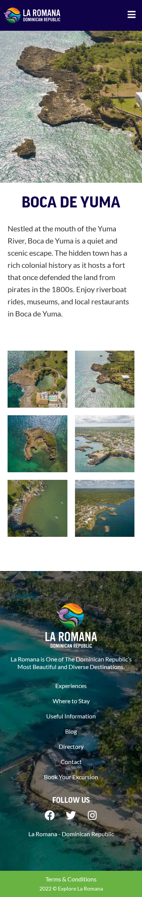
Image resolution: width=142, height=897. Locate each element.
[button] (131, 14)
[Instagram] (92, 815)
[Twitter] (71, 815)
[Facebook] (50, 815)
